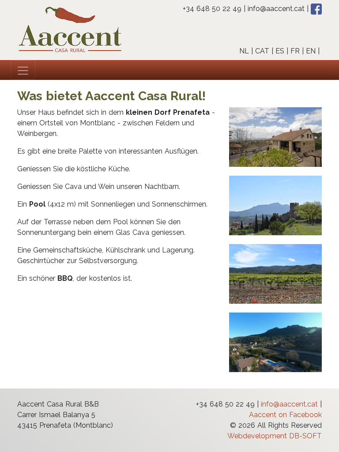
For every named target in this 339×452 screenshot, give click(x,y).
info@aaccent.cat (276, 8)
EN (311, 51)
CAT (262, 51)
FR (295, 51)
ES (279, 51)
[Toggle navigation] (23, 69)
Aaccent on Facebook (285, 415)
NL (244, 51)
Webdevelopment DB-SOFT (274, 436)
